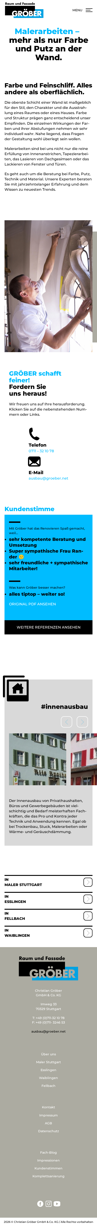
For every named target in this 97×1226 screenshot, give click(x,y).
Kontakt (48, 1107)
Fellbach (15, 918)
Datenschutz (48, 1131)
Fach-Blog (48, 1152)
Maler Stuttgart (23, 885)
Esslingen (15, 902)
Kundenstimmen (48, 1168)
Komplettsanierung (48, 1176)
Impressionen (48, 1160)
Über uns (48, 1054)
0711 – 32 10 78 (41, 447)
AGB (48, 1123)
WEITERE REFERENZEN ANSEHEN (49, 627)
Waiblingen (17, 935)
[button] (82, 722)
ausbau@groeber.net (48, 475)
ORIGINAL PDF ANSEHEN (32, 604)
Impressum (48, 1115)
